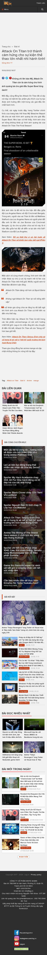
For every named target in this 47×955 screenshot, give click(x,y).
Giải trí (22, 380)
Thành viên (40, 3)
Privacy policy (36, 875)
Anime (29, 380)
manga (36, 380)
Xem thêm (24, 857)
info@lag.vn (29, 891)
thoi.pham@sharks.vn (25, 898)
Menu (6, 9)
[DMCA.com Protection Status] (22, 949)
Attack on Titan (12, 380)
